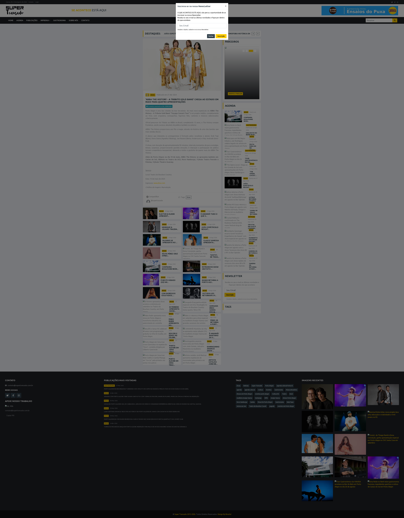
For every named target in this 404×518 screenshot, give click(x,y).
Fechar (210, 36)
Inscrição (221, 36)
